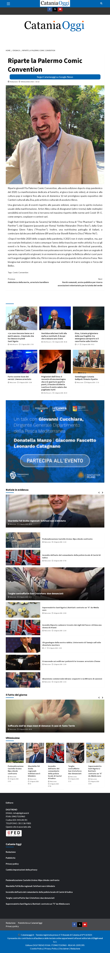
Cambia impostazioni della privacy (21, 869)
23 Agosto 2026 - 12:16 (60, 631)
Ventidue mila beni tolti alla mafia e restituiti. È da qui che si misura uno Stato (54, 336)
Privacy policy (12, 864)
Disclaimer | (64, 948)
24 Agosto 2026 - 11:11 (25, 597)
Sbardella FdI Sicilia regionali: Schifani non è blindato (34, 771)
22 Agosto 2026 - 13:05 (55, 648)
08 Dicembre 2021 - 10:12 (30, 82)
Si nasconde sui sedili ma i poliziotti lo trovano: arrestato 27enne (71, 661)
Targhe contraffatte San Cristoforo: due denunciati (35, 593)
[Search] (101, 3)
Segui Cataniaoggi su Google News (55, 76)
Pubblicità (10, 858)
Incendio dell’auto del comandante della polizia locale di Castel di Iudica (55, 772)
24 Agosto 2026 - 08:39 (25, 524)
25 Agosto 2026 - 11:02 (60, 542)
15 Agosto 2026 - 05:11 (88, 344)
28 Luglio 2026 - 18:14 (27, 729)
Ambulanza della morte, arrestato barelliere (28, 281)
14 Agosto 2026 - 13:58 (25, 382)
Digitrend (98, 938)
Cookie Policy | (37, 948)
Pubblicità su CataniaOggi (30, 923)
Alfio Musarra (14, 344)
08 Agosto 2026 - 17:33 (92, 382)
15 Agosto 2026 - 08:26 (60, 342)
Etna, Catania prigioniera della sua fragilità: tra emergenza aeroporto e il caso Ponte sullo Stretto (87, 337)
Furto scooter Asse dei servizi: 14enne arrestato (19, 378)
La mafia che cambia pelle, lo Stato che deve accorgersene (39, 725)
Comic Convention (20, 272)
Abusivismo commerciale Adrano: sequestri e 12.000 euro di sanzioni (72, 679)
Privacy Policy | (51, 948)
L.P (78, 344)
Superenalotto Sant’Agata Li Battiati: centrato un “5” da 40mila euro (95, 771)
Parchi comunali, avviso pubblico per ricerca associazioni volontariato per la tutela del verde (80, 282)
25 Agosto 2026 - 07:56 (60, 561)
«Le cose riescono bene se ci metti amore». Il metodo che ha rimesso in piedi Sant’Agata (21, 337)
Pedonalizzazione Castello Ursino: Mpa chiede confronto (67, 539)
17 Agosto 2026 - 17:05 (27, 344)
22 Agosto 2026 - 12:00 (60, 664)
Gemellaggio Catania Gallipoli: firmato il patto (86, 378)
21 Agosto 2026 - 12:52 (60, 682)
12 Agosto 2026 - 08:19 (60, 393)
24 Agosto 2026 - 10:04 (60, 613)
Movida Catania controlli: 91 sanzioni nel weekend (35, 520)
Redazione (14, 82)
